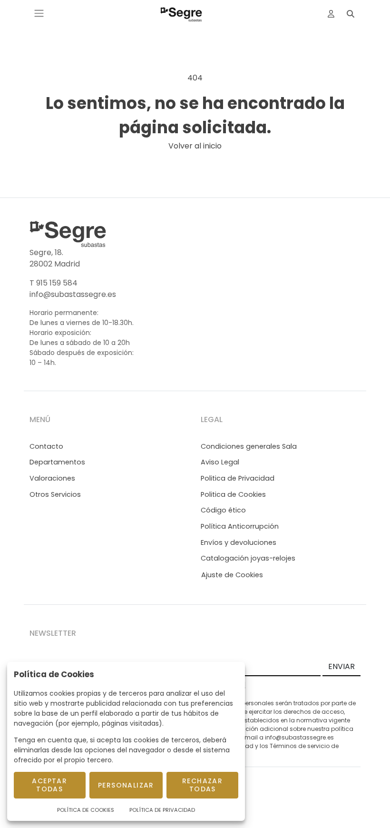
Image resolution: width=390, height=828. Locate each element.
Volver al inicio (195, 145)
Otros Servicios (55, 494)
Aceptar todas (49, 785)
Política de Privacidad (162, 810)
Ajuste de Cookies (232, 575)
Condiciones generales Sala (249, 446)
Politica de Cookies (233, 494)
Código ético (223, 510)
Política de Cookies (85, 810)
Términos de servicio (300, 746)
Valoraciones (52, 478)
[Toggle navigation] (39, 13)
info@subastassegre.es (72, 294)
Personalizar (126, 785)
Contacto (46, 446)
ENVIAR (341, 666)
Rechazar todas (202, 785)
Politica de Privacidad (237, 478)
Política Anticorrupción (240, 526)
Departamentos (57, 462)
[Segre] (181, 13)
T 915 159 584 (53, 282)
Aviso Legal (220, 462)
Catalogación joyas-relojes (248, 558)
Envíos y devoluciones (238, 542)
